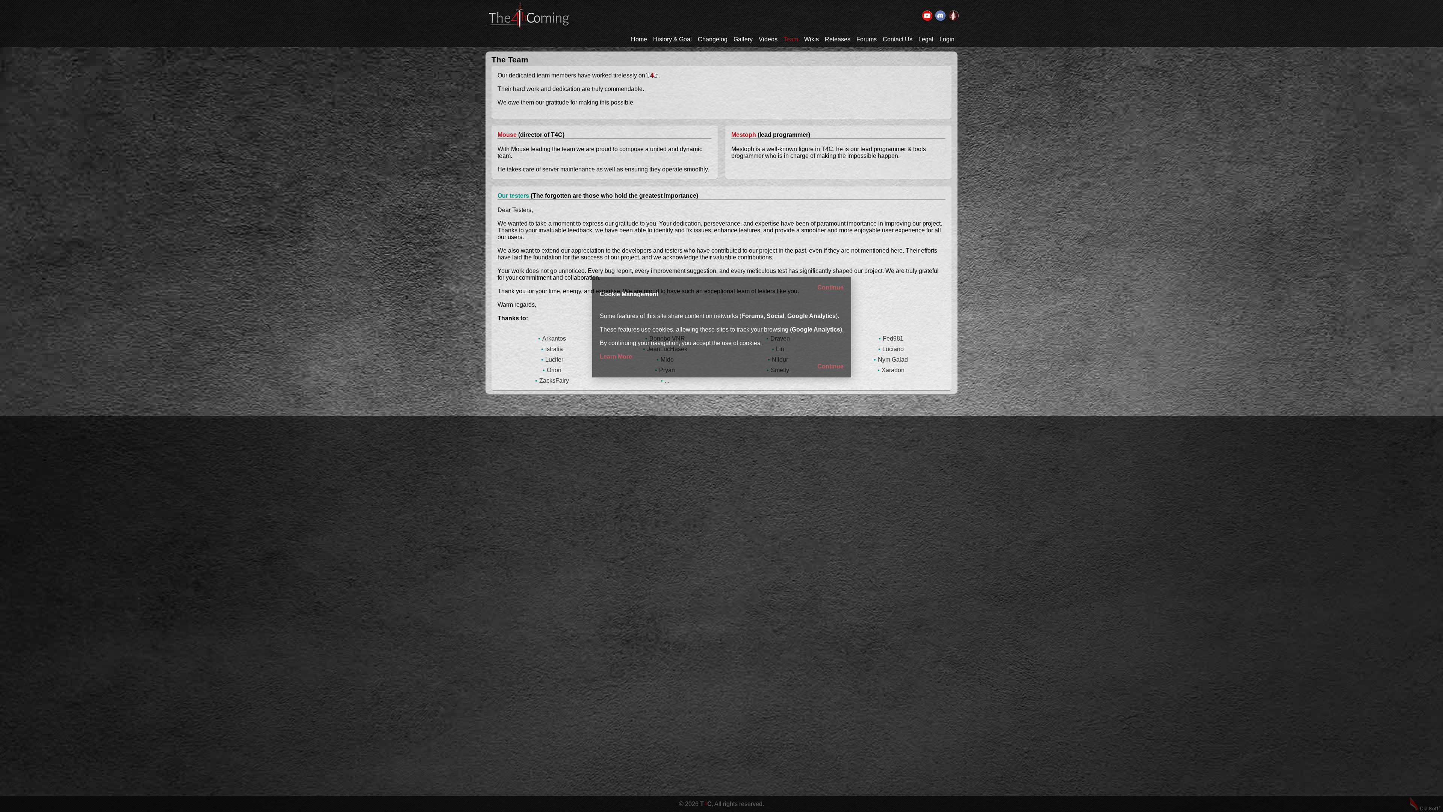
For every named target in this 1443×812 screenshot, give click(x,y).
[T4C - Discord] (939, 16)
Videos (768, 39)
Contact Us (897, 39)
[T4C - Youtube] (926, 16)
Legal (925, 39)
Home (639, 39)
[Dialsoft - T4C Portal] (953, 16)
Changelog (713, 39)
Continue (830, 287)
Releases (837, 39)
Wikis (811, 39)
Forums (866, 39)
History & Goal (672, 39)
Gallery (743, 39)
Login (946, 39)
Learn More (616, 356)
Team (791, 39)
